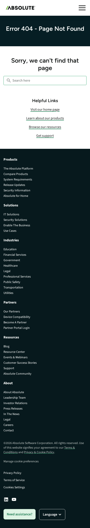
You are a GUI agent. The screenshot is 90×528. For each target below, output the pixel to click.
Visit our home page (45, 109)
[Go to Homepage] (19, 8)
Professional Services (17, 276)
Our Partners (11, 311)
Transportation (13, 287)
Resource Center (14, 352)
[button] (82, 7)
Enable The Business (16, 225)
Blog (6, 346)
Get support (45, 135)
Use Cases (9, 231)
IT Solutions (11, 214)
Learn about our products (45, 118)
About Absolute (13, 392)
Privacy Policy (12, 473)
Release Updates (14, 185)
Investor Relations (15, 403)
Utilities (8, 293)
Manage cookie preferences (21, 461)
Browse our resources (45, 127)
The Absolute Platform (18, 168)
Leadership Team (14, 398)
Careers (8, 425)
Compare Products (15, 174)
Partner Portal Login (16, 328)
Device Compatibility (16, 317)
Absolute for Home (15, 196)
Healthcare (10, 266)
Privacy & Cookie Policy (39, 452)
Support (8, 368)
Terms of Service (14, 480)
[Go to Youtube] (14, 499)
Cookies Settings (14, 487)
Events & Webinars (15, 357)
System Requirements (17, 179)
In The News (11, 414)
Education (10, 249)
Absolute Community (17, 374)
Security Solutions (15, 220)
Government (11, 260)
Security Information (16, 190)
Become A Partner (15, 322)
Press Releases (12, 408)
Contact (8, 430)
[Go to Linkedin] (6, 499)
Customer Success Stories (20, 363)
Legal (6, 271)
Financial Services (14, 255)
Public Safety (11, 282)
